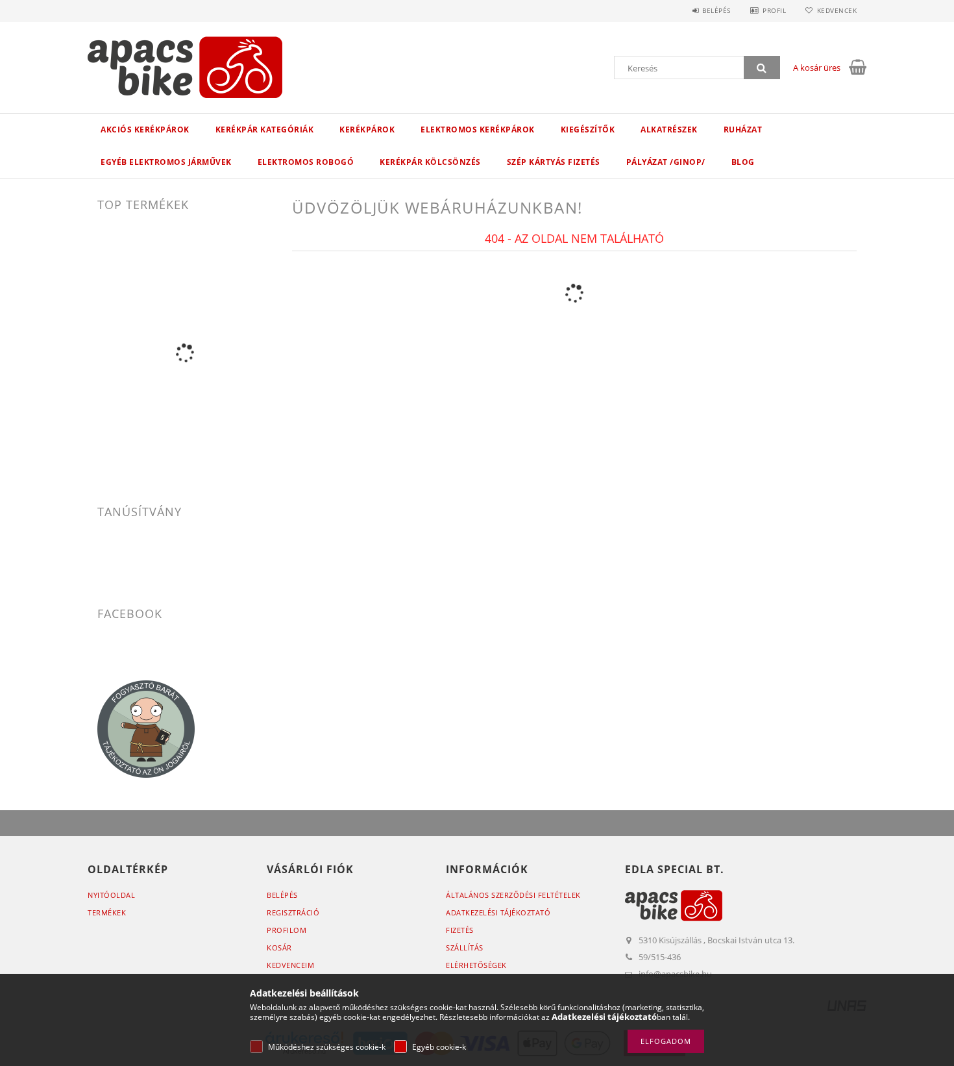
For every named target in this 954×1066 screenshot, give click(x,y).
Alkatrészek (669, 129)
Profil (774, 10)
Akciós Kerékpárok (145, 129)
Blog (743, 161)
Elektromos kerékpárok (478, 129)
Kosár (279, 947)
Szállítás (464, 947)
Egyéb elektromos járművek (166, 161)
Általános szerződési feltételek (513, 895)
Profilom (286, 930)
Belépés (716, 10)
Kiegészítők (588, 129)
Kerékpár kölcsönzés (430, 161)
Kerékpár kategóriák (264, 129)
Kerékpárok (367, 129)
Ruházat (743, 129)
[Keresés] (762, 67)
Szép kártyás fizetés (553, 161)
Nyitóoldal (111, 895)
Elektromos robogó (306, 161)
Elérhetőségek (476, 965)
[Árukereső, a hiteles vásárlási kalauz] (185, 556)
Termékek (107, 912)
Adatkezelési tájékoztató (498, 912)
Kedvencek (837, 10)
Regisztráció (293, 912)
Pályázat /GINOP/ (665, 161)
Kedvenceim (290, 965)
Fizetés (460, 930)
